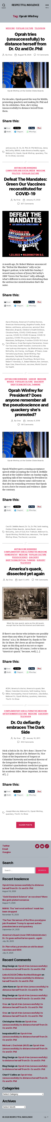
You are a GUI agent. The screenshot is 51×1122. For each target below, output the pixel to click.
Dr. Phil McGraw (35, 148)
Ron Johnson (42, 362)
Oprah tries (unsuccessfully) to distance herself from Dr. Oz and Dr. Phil (25, 41)
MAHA (17, 150)
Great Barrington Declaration (30, 343)
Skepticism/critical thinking (25, 385)
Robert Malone (30, 362)
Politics (16, 173)
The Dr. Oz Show (12, 699)
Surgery (41, 560)
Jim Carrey (19, 351)
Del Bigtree (19, 340)
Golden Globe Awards (15, 529)
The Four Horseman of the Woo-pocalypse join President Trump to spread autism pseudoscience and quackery (24, 923)
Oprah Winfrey (28, 153)
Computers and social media (20, 171)
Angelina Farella (33, 324)
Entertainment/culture (15, 714)
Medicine (10, 28)
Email (5, 849)
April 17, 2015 (24, 580)
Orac (10, 55)
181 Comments (27, 424)
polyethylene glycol (14, 359)
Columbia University (20, 691)
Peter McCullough (31, 356)
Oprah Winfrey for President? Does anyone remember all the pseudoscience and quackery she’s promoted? (25, 402)
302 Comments (27, 742)
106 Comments (41, 580)
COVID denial (31, 332)
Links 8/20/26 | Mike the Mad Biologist (21, 974)
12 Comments (43, 55)
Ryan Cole (10, 364)
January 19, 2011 (33, 738)
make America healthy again (33, 150)
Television (40, 28)
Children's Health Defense (33, 330)
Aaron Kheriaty (12, 322)
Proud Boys (28, 359)
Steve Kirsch (20, 364)
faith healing (42, 526)
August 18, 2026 (24, 55)
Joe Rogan (29, 351)
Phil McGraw (24, 534)
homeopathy (16, 694)
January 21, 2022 (33, 200)
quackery (39, 153)
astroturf (36, 327)
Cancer (32, 379)
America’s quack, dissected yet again (25, 571)
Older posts (25, 825)
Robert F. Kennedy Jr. (14, 362)
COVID (22, 332)
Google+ (6, 852)
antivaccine (11, 148)
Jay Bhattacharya (34, 348)
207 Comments (27, 204)
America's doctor (18, 688)
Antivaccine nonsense (25, 168)
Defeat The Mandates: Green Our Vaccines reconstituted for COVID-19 (25, 186)
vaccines (20, 156)
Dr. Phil (25, 148)
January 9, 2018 (33, 420)
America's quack (34, 688)
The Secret (22, 537)
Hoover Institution (29, 694)
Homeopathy (11, 555)
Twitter (6, 846)
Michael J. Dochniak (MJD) (15, 1045)
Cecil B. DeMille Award (15, 526)
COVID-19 (17, 335)
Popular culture (24, 28)
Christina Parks (12, 332)
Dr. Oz (18, 148)
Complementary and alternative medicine (25, 552)
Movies (10, 382)
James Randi (30, 529)
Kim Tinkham (31, 532)
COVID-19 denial (29, 335)
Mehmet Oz (10, 153)
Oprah (18, 153)
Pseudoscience (20, 557)
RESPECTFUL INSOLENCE (25, 5)
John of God (20, 532)
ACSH (8, 688)
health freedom (24, 346)
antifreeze (16, 327)
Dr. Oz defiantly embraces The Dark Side (26, 727)
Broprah (18, 330)
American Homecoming (16, 324)
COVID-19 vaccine (22, 338)
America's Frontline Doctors (30, 322)
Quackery (39, 382)
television (34, 534)
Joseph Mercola (12, 811)
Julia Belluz (43, 694)
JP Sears (38, 351)
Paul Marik (19, 356)
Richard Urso (39, 359)
